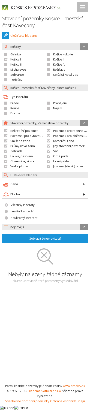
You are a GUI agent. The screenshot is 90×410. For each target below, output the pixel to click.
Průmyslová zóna (22, 146)
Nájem (57, 108)
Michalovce (18, 69)
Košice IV (59, 64)
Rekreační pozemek (24, 131)
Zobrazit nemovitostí (45, 238)
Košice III (16, 64)
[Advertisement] (45, 336)
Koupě (14, 108)
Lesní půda (61, 161)
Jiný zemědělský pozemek (71, 166)
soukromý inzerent (24, 218)
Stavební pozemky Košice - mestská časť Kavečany (43, 22)
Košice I (15, 59)
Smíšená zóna (20, 141)
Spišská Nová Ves (65, 74)
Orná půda (61, 156)
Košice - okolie (63, 54)
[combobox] (45, 227)
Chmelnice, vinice (22, 161)
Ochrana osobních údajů (67, 401)
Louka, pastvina (21, 156)
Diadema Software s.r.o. (45, 391)
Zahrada (16, 151)
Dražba (15, 113)
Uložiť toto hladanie (24, 35)
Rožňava (59, 69)
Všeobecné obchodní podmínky (27, 401)
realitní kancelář (22, 211)
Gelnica (15, 54)
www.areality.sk (74, 386)
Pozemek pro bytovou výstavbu (32, 136)
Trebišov (16, 80)
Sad (56, 151)
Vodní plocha (19, 166)
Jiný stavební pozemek (69, 146)
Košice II (58, 59)
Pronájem (60, 103)
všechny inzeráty (23, 205)
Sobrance (17, 74)
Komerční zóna (63, 141)
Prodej (15, 103)
